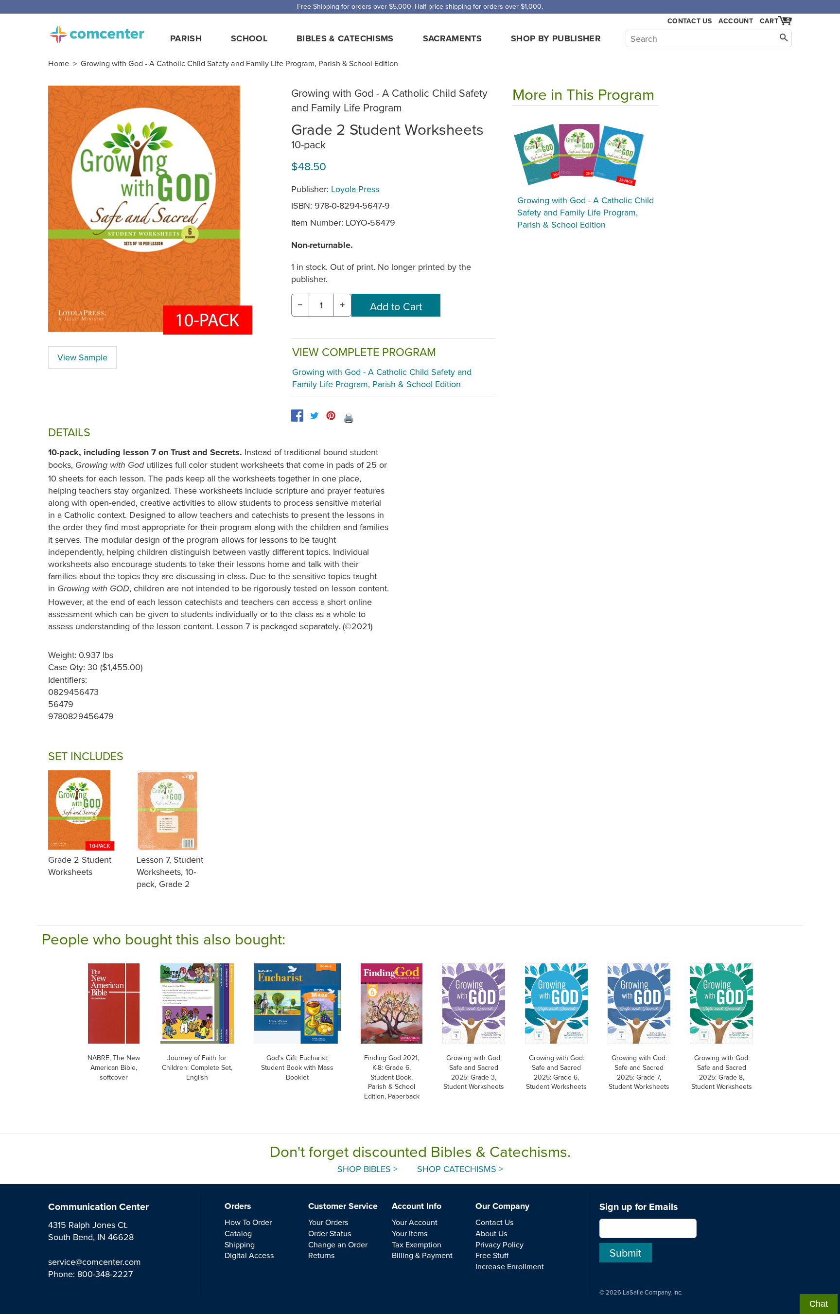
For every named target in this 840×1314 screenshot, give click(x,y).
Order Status (329, 1233)
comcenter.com (96, 31)
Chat (818, 1304)
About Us (491, 1233)
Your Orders (328, 1222)
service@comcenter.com (94, 1262)
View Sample (82, 357)
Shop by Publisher (556, 38)
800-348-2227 (105, 1274)
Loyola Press (355, 189)
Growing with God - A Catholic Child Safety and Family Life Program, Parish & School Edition (239, 63)
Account (735, 21)
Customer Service (343, 1206)
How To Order (248, 1222)
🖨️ (348, 418)
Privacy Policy (499, 1244)
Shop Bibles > (367, 1169)
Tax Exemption (416, 1244)
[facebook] (297, 415)
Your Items (410, 1233)
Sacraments (452, 38)
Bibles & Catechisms (345, 38)
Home (58, 63)
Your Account (415, 1222)
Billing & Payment (422, 1255)
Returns (321, 1255)
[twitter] (314, 415)
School (249, 38)
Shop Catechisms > (460, 1169)
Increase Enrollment (509, 1266)
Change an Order (338, 1244)
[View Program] (585, 152)
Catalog (238, 1233)
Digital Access (249, 1255)
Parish (186, 38)
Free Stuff (491, 1255)
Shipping (240, 1244)
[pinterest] (331, 415)
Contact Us (689, 21)
